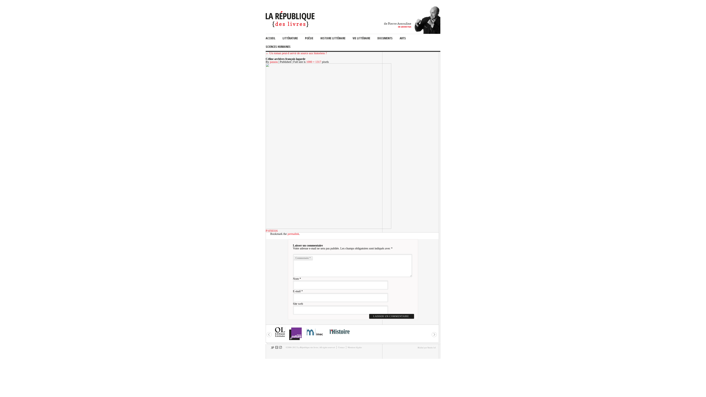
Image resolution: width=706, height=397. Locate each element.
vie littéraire (361, 38)
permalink (293, 233)
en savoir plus (404, 26)
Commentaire (303, 258)
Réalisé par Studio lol (427, 347)
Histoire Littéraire (332, 38)
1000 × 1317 (313, 61)
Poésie (309, 38)
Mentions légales (355, 347)
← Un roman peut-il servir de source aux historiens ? (296, 53)
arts (403, 38)
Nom (296, 278)
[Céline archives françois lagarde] (328, 227)
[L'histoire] (339, 336)
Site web (298, 303)
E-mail (297, 291)
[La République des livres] (290, 26)
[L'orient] (280, 336)
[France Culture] (295, 339)
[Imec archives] (315, 336)
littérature (290, 38)
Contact (341, 347)
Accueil (270, 38)
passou (274, 61)
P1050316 (272, 230)
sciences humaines (278, 47)
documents (385, 38)
